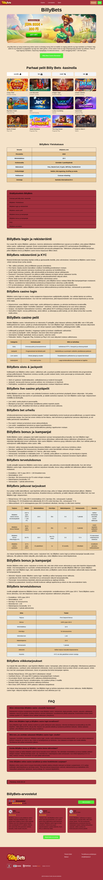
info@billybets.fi (86, 857)
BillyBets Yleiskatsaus (16, 202)
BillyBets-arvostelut (15, 226)
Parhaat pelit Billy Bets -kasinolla (19, 198)
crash (61, 74)
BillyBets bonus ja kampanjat (18, 214)
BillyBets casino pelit (16, 210)
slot (84, 74)
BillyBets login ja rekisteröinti (18, 206)
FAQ (10, 222)
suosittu (16, 74)
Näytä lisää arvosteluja (51, 837)
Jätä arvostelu (86, 802)
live (39, 74)
